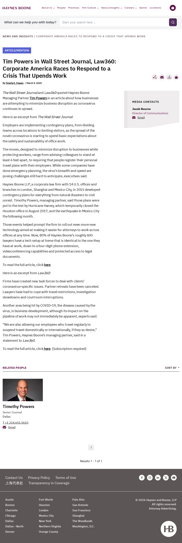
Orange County (48, 531)
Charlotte (11, 510)
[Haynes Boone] (17, 8)
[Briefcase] (173, 8)
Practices (73, 7)
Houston (44, 505)
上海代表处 (14, 482)
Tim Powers (38, 98)
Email (141, 117)
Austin (9, 499)
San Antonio (80, 505)
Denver (10, 531)
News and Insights (18, 36)
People (61, 7)
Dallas (7, 416)
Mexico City (46, 515)
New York (45, 521)
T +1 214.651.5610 (15, 422)
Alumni (143, 7)
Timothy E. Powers (14, 83)
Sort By (171, 367)
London (43, 510)
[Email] (162, 77)
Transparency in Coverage (48, 482)
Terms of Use (65, 477)
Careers (129, 7)
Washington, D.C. (83, 526)
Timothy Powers (18, 406)
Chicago (10, 515)
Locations (155, 7)
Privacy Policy (39, 477)
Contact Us (14, 477)
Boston (10, 505)
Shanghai (78, 515)
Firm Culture (89, 7)
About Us (47, 7)
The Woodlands (82, 521)
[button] (176, 77)
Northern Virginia (50, 526)
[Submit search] (173, 22)
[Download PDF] (169, 77)
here (47, 265)
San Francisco (81, 510)
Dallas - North (14, 526)
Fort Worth (46, 499)
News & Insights (110, 7)
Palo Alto (78, 499)
